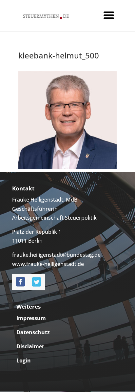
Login (23, 360)
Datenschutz (33, 332)
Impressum (31, 318)
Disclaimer (30, 346)
